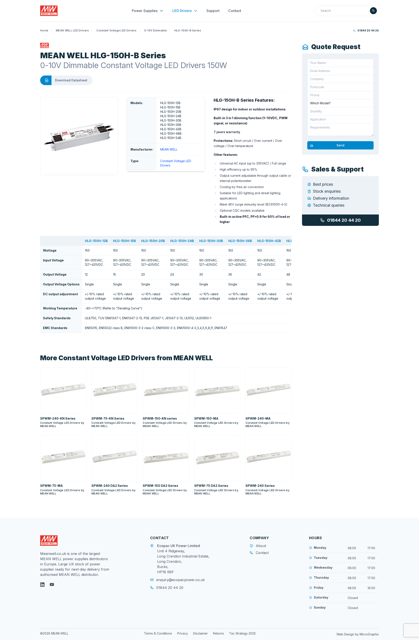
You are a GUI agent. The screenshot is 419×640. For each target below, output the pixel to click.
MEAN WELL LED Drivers (72, 30)
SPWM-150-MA (206, 418)
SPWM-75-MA (51, 485)
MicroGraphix (369, 634)
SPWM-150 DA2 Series (160, 485)
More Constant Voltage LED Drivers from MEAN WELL (126, 358)
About (261, 546)
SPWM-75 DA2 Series (211, 485)
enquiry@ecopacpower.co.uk (180, 580)
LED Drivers (182, 11)
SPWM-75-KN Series (107, 418)
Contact (234, 11)
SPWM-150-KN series (160, 418)
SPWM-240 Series (260, 485)
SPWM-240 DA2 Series (109, 485)
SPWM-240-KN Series (58, 418)
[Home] (49, 10)
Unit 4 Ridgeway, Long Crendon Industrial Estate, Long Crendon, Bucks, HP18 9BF (183, 561)
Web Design (346, 634)
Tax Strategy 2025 (242, 633)
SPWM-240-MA (258, 418)
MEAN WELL (168, 149)
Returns (218, 633)
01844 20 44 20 (368, 30)
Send (340, 145)
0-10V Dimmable (155, 30)
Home (44, 30)
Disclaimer (200, 633)
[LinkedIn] (42, 584)
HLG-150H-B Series (187, 30)
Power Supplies (145, 11)
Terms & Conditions (158, 633)
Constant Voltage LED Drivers (116, 30)
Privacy (182, 633)
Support (213, 11)
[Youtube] (52, 584)
